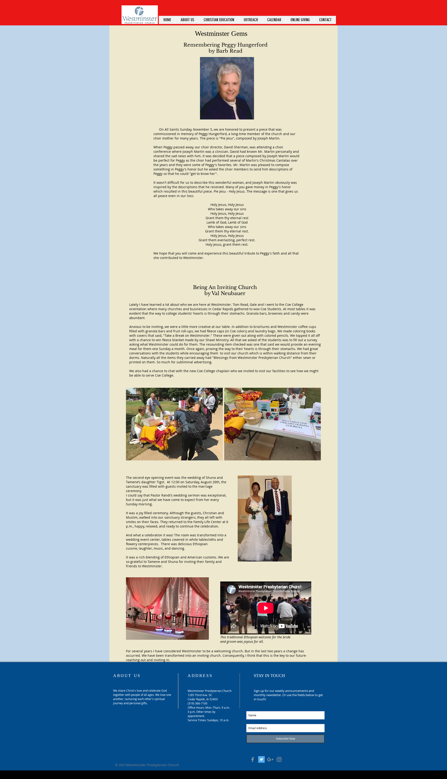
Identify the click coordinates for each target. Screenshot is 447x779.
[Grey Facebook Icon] (252, 759)
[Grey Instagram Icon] (279, 759)
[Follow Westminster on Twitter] (261, 759)
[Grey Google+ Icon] (270, 759)
